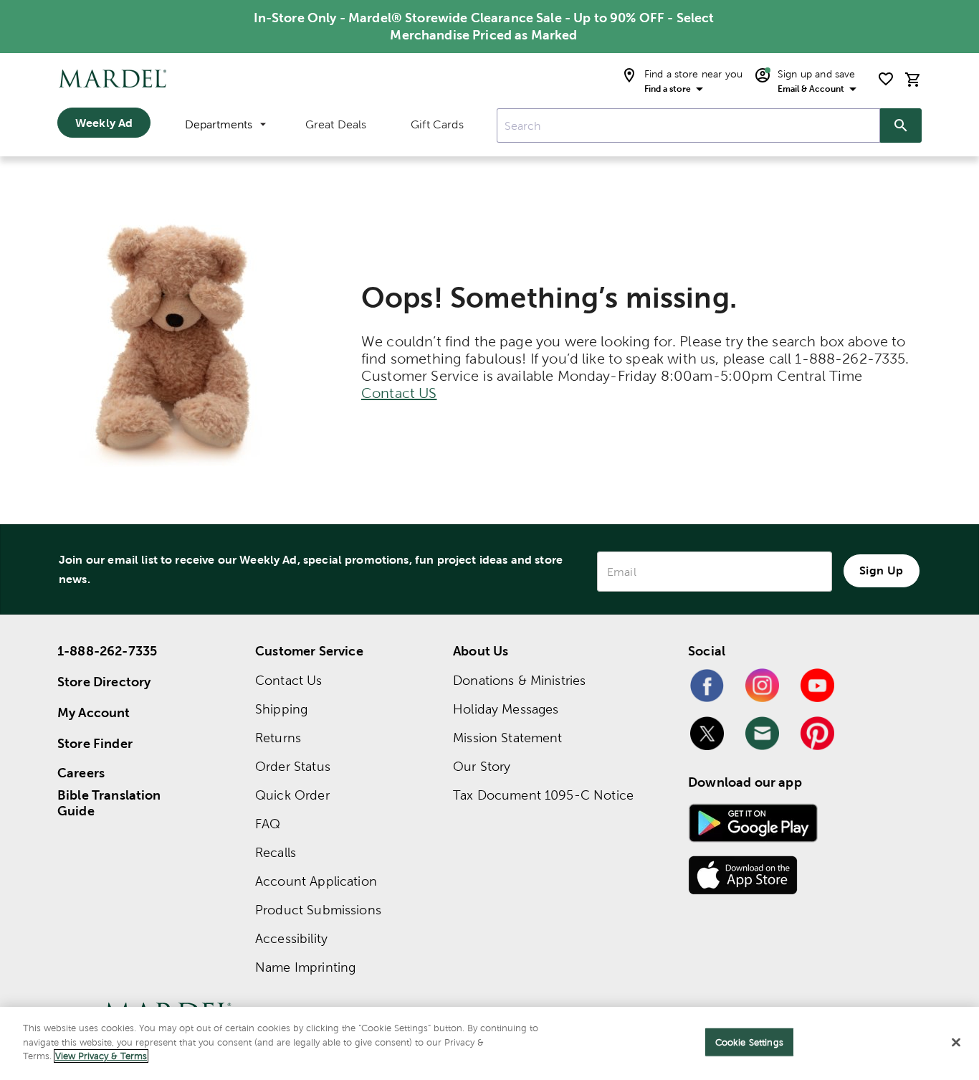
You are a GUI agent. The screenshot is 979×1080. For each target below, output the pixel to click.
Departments (218, 124)
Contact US (399, 393)
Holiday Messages (505, 708)
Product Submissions (318, 909)
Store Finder (95, 743)
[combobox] (688, 125)
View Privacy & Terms (101, 1056)
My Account (93, 712)
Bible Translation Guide (109, 803)
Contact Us (289, 680)
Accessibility (291, 938)
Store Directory (104, 681)
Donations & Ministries (519, 680)
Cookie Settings (749, 1042)
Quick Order (292, 794)
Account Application (316, 881)
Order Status (292, 766)
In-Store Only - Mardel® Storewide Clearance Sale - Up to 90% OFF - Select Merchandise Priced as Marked (484, 26)
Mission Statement (508, 737)
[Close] (956, 1042)
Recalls (275, 852)
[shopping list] (886, 79)
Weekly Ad (104, 122)
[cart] (913, 79)
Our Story (481, 766)
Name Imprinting (305, 967)
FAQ (267, 823)
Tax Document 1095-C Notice (543, 794)
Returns (278, 737)
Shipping (281, 708)
